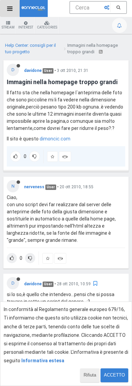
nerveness (34, 187)
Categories (47, 27)
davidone (33, 70)
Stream (8, 27)
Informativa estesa (42, 360)
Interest (25, 27)
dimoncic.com (55, 138)
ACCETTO (114, 375)
